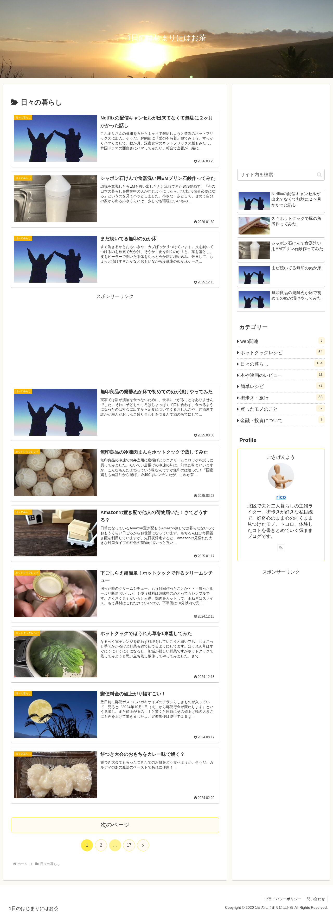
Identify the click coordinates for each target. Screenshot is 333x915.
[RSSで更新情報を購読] (281, 547)
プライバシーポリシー (283, 899)
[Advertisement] (115, 337)
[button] (319, 175)
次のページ (115, 825)
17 (129, 845)
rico (281, 497)
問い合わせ (316, 899)
